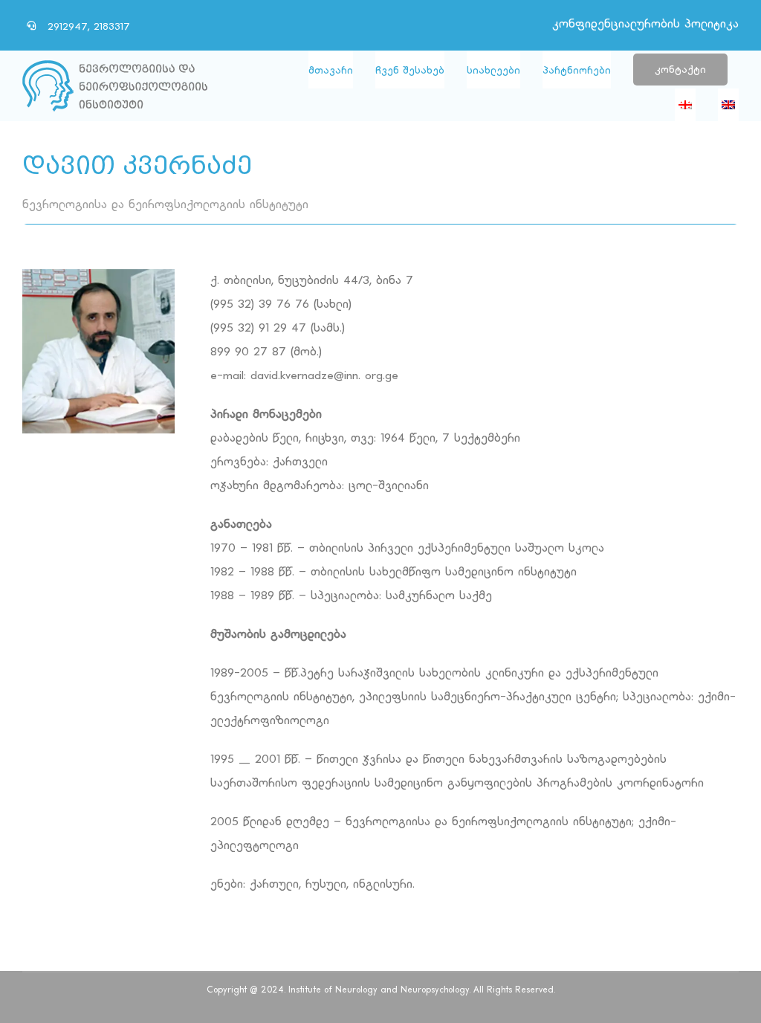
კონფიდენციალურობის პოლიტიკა (645, 24)
